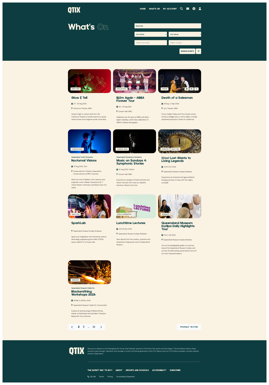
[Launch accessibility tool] (194, 9)
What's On (154, 9)
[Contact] (187, 9)
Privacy (110, 376)
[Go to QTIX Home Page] (74, 10)
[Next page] (101, 327)
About (119, 370)
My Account (170, 9)
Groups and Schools (137, 370)
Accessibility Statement (125, 376)
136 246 (93, 376)
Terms (101, 376)
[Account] (200, 9)
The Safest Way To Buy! (100, 370)
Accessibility (159, 370)
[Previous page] (72, 327)
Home (143, 9)
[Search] (181, 8)
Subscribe (175, 370)
